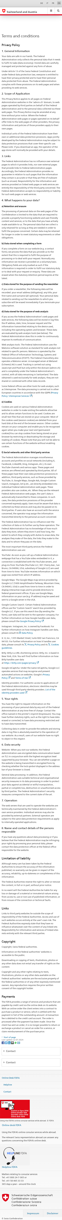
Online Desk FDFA (11, 1077)
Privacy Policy (34, 644)
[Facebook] (3, 1042)
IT (47, 3)
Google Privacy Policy (30, 621)
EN (59, 3)
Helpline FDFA (9, 1166)
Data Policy (27, 633)
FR (53, 3)
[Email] (18, 1042)
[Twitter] (6, 1042)
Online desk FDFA (11, 1125)
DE (41, 3)
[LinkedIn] (9, 1042)
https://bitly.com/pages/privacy (20, 663)
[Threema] (12, 1042)
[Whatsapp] (15, 1042)
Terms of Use (21, 678)
